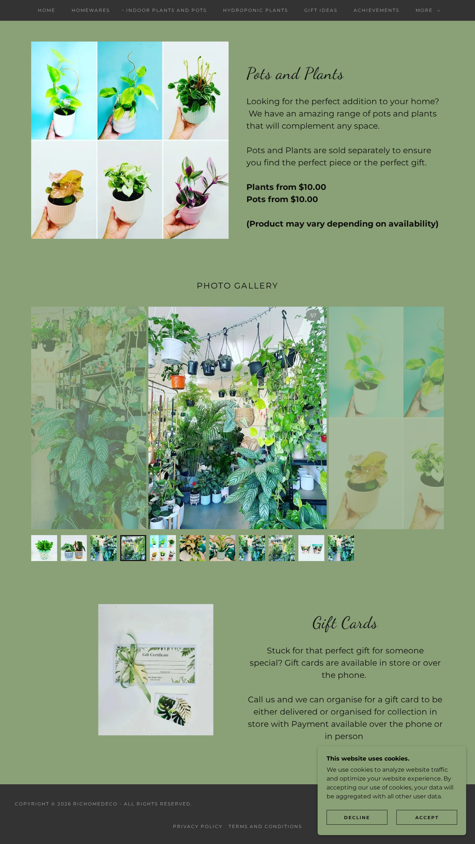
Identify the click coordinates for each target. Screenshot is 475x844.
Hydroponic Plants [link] (255, 10)
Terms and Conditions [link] (265, 826)
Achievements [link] (376, 10)
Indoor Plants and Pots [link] (166, 10)
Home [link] (46, 10)
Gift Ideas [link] (320, 10)
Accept (427, 817)
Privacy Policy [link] (198, 826)
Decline (357, 817)
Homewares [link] (91, 10)
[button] (426, 10)
